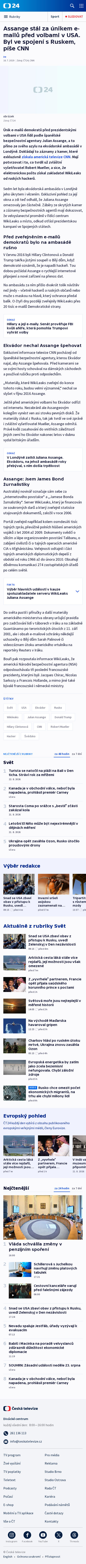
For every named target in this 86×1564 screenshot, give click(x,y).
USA (24, 707)
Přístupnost (52, 1556)
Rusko (58, 707)
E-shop (8, 1505)
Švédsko (29, 736)
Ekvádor (40, 707)
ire (4, 56)
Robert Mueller (60, 727)
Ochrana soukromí (28, 1556)
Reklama (51, 1463)
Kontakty (51, 1521)
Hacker (11, 736)
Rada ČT (50, 1488)
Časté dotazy (54, 1513)
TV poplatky (12, 1471)
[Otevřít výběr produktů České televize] (81, 5)
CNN (39, 727)
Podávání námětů (57, 1505)
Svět (10, 707)
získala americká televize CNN (46, 156)
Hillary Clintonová (17, 727)
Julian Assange (36, 717)
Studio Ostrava (55, 1480)
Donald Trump (63, 717)
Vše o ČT (9, 1521)
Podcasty (9, 1488)
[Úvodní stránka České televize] (20, 1408)
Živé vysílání (11, 1463)
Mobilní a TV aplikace (18, 1513)
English (7, 1556)
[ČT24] (11, 5)
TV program (11, 1455)
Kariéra (50, 1496)
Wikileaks (13, 717)
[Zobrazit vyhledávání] (72, 5)
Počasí (8, 1496)
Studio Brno (53, 1471)
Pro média (52, 1455)
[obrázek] (43, 90)
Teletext (9, 1480)
